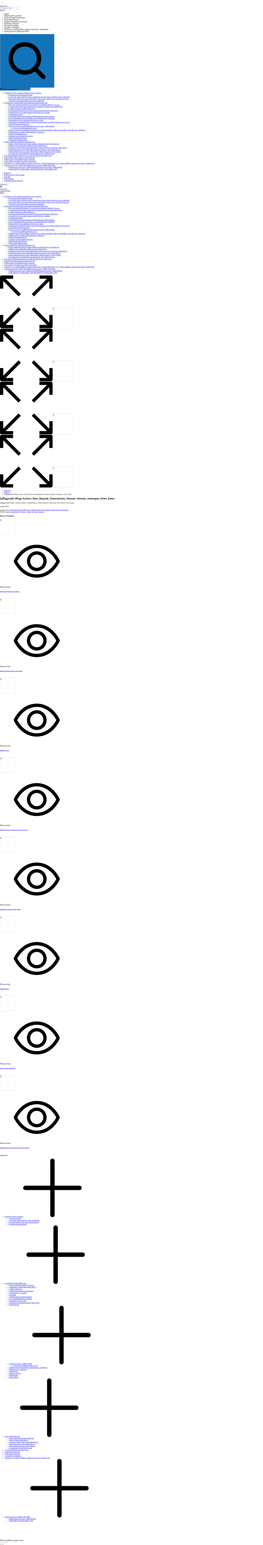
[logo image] (3, 6)
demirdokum (15, 512)
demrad (7, 512)
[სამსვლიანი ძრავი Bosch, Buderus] (7, 534)
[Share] (3, 1542)
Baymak (34, 512)
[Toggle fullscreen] (5, 1542)
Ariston (28, 512)
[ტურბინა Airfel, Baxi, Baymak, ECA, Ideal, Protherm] (7, 772)
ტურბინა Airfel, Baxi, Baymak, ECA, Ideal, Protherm (14, 830)
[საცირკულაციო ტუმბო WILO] (7, 1011)
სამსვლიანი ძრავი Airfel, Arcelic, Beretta (11, 671)
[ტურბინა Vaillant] (7, 931)
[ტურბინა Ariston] (7, 693)
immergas (41, 512)
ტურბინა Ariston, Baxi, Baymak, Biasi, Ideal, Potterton (14, 1148)
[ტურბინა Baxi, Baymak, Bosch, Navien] (7, 852)
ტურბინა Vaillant (4, 989)
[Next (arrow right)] (3, 1544)
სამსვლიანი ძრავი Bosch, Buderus (10, 591)
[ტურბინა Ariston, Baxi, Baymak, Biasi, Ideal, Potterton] (7, 1090)
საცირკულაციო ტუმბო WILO (8, 1068)
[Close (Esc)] (1, 1542)
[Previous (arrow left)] (1, 1544)
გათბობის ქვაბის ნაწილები (19, 510)
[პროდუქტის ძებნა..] (27, 61)
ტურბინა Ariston (4, 750)
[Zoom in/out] (7, 1542)
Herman (22, 512)
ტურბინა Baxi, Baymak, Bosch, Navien (10, 909)
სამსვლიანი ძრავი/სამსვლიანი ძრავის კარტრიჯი (50, 510)
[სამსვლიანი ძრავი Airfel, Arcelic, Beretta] (7, 613)
